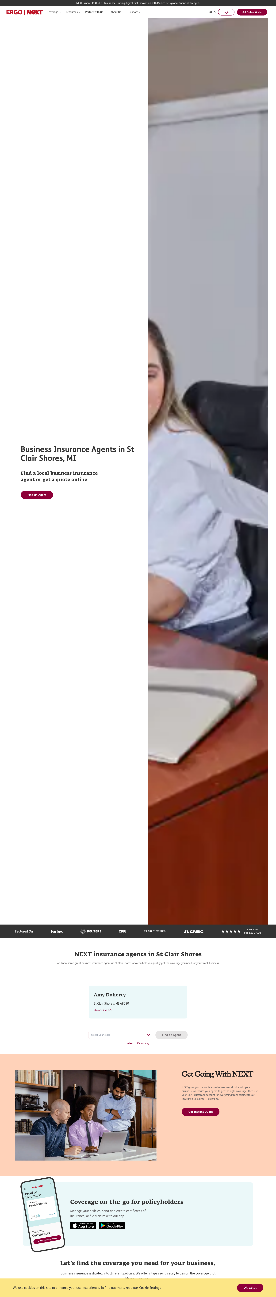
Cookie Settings (150, 1288)
